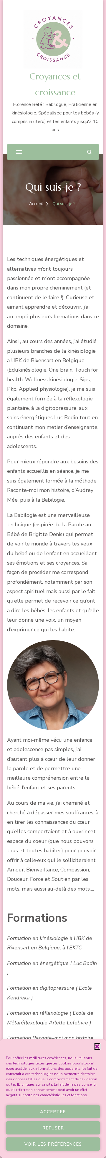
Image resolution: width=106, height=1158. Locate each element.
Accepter (53, 1112)
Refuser (53, 1128)
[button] (97, 1046)
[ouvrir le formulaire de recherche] (89, 152)
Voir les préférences (53, 1144)
